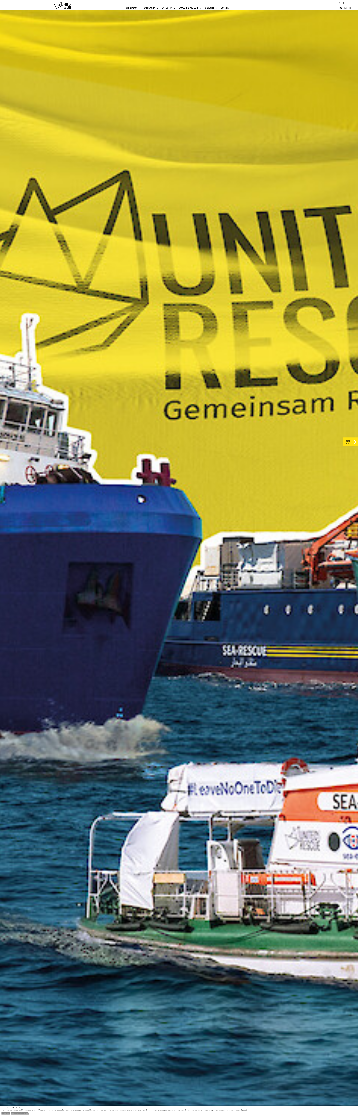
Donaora (348, 442)
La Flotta (167, 8)
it (350, 8)
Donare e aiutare (188, 8)
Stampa (346, 3)
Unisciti (209, 8)
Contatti (351, 3)
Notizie (225, 8)
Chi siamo (131, 8)
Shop (341, 3)
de (340, 8)
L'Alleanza (149, 8)
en (345, 8)
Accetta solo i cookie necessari (20, 1113)
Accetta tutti (5, 1113)
